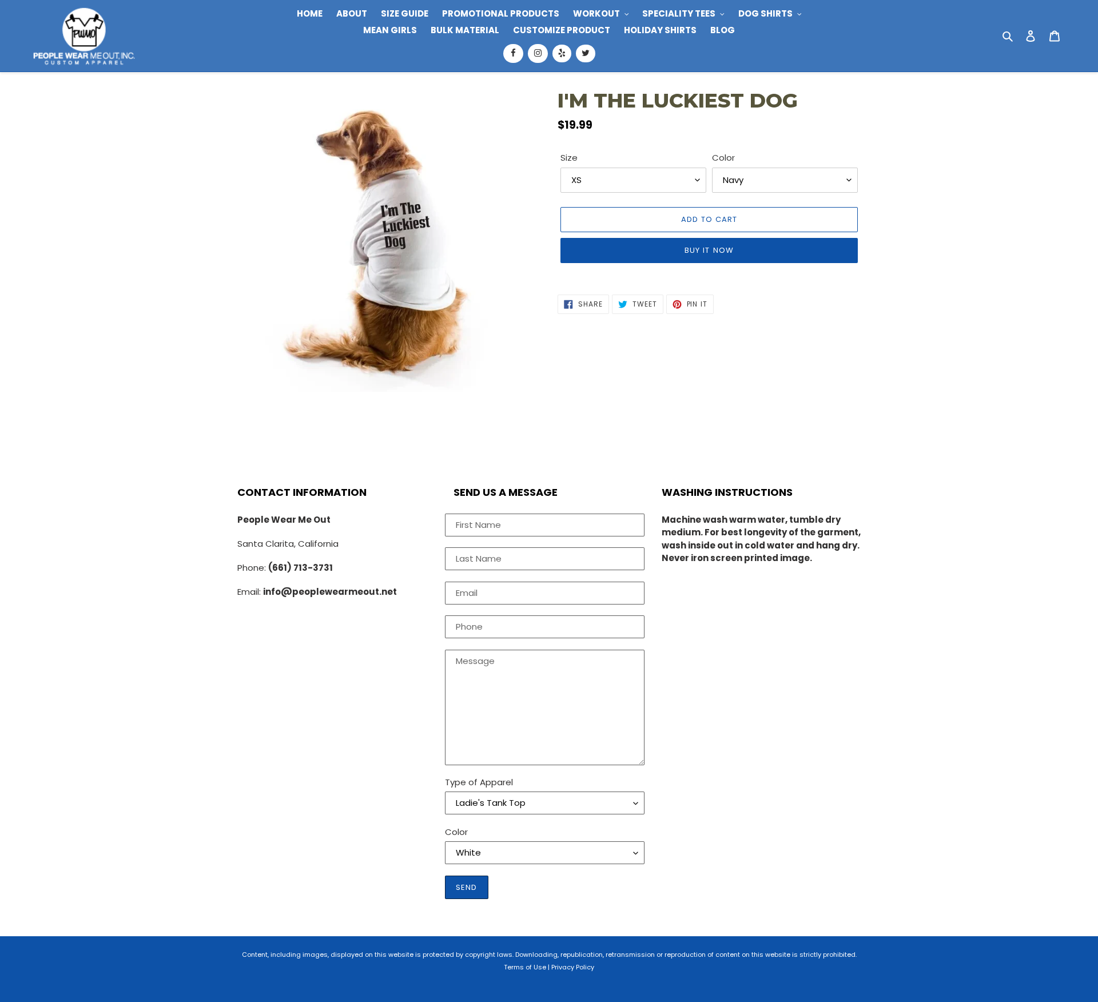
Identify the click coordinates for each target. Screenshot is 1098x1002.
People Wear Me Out (284, 520)
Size (569, 158)
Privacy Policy (572, 967)
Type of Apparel (479, 782)
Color (723, 158)
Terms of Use (525, 967)
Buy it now (709, 250)
